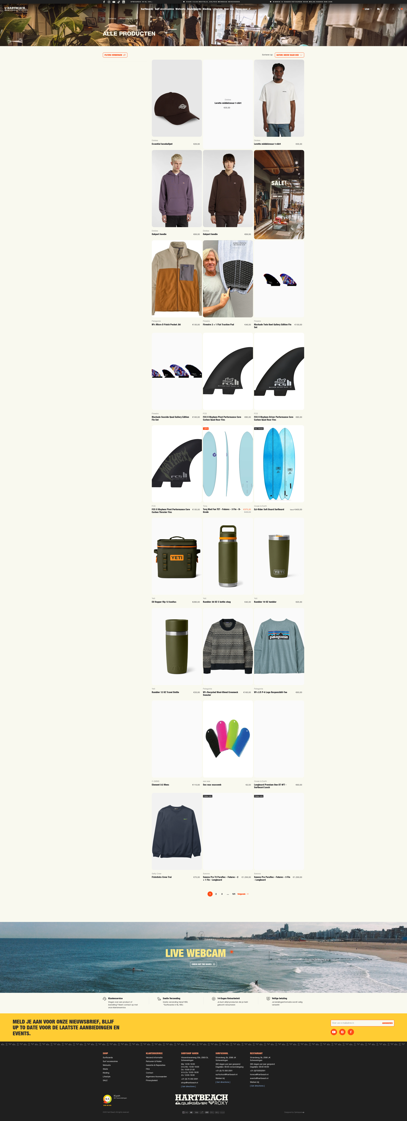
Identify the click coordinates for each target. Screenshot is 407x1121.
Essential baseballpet (162, 144)
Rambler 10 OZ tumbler (265, 602)
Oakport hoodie (159, 234)
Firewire (206, 321)
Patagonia (156, 321)
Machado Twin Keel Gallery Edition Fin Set (272, 326)
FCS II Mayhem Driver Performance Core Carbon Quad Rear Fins (273, 418)
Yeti (153, 598)
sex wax (206, 781)
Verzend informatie (154, 1058)
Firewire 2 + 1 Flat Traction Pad (218, 324)
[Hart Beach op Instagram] (109, 2)
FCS (205, 414)
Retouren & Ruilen (154, 1061)
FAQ (148, 1069)
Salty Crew (156, 874)
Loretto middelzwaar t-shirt (228, 103)
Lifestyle (106, 1077)
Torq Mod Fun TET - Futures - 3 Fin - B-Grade (222, 510)
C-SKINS (155, 781)
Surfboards (108, 1058)
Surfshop (112, 19)
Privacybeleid (152, 1080)
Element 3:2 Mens (160, 784)
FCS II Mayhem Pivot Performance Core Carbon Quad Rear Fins (222, 418)
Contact (149, 1073)
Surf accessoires (110, 1061)
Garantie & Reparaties (155, 1065)
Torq (205, 506)
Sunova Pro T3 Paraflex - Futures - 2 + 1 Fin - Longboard (220, 878)
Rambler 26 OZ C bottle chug (217, 602)
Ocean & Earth (260, 506)
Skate (105, 1069)
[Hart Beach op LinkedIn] (123, 2)
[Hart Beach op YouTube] (114, 2)
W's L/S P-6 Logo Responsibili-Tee (270, 692)
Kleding (106, 1073)
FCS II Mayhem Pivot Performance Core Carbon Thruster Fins (171, 510)
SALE (105, 1080)
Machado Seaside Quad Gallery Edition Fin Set (170, 418)
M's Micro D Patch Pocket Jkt (166, 324)
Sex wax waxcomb (212, 784)
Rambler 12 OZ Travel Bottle (165, 692)
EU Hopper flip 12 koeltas (164, 602)
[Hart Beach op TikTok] (118, 2)
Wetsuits (107, 1065)
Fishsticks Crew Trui (162, 877)
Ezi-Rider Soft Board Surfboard (269, 509)
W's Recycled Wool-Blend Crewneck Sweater (220, 693)
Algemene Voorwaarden (156, 1077)
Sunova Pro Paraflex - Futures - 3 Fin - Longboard (272, 878)
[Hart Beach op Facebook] (104, 2)
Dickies (155, 141)
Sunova (206, 874)
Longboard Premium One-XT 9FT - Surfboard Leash (270, 786)
